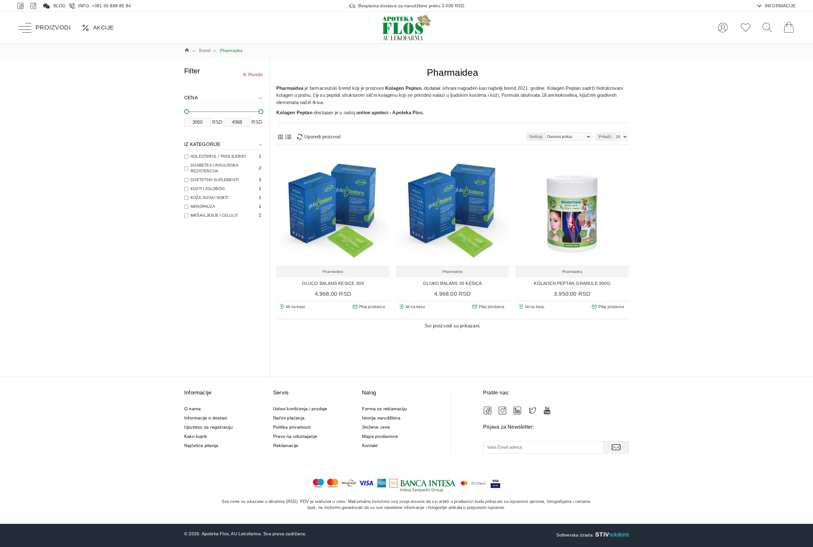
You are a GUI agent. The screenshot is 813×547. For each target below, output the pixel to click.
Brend (204, 50)
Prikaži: (605, 137)
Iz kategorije (202, 144)
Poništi (255, 74)
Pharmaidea (333, 272)
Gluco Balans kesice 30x (333, 283)
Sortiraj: (536, 137)
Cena (191, 97)
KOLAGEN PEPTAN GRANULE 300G (572, 283)
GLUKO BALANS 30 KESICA (452, 283)
